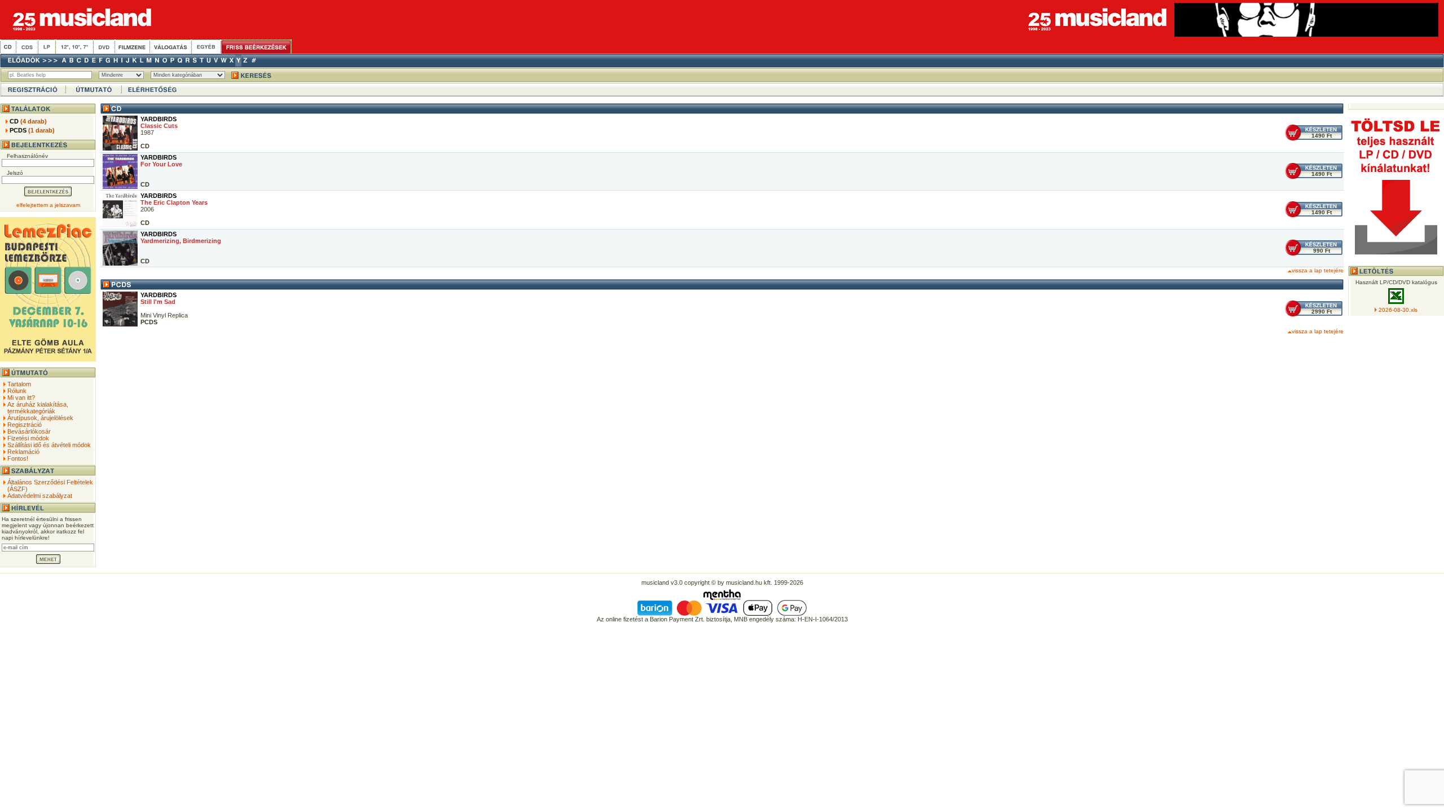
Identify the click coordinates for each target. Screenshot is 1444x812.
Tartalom (19, 384)
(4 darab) (28, 121)
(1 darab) (32, 130)
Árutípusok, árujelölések (40, 417)
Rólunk (17, 390)
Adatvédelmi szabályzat (39, 495)
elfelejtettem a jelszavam (48, 205)
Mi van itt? (21, 397)
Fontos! (17, 458)
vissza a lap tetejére (1318, 270)
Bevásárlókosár (29, 431)
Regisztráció (24, 424)
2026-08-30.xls (1398, 310)
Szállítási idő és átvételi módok (49, 445)
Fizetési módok (28, 438)
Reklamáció (23, 451)
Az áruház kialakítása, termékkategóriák (37, 407)
